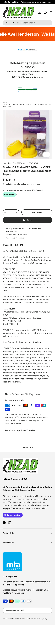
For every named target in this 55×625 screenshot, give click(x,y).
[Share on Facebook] (16, 244)
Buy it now (27, 220)
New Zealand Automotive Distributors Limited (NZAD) (27, 619)
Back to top (28, 447)
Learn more (46, 2)
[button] (45, 12)
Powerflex (7, 163)
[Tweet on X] (11, 244)
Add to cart (37, 212)
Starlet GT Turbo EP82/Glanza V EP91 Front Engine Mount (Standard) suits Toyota (27, 105)
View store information (15, 238)
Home (5, 102)
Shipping (17, 184)
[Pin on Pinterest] (21, 244)
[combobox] (27, 22)
